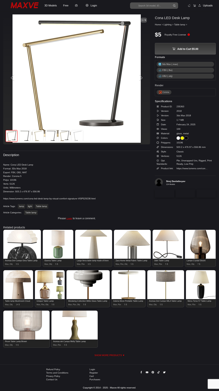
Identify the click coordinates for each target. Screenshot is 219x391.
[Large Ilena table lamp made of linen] (93, 258)
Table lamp (41, 206)
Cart (91, 376)
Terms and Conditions (57, 372)
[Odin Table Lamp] (168, 258)
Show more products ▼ (109, 355)
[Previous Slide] (12, 78)
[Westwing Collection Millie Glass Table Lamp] (88, 298)
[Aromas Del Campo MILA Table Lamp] (165, 298)
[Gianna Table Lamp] (58, 258)
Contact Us (51, 379)
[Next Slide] (140, 78)
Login (69, 218)
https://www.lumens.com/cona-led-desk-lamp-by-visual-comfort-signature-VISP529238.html (49, 198)
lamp (21, 206)
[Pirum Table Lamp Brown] (26, 338)
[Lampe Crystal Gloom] (200, 258)
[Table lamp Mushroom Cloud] (18, 298)
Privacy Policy (53, 376)
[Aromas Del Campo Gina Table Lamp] (22, 258)
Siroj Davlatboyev (175, 181)
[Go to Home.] (21, 5)
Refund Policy (53, 369)
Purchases (94, 379)
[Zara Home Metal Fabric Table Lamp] (132, 258)
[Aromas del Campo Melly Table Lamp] (74, 338)
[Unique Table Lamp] (50, 298)
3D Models (50, 5)
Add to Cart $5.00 (187, 49)
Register (93, 372)
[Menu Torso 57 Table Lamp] (201, 298)
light (30, 206)
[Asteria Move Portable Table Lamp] (129, 298)
